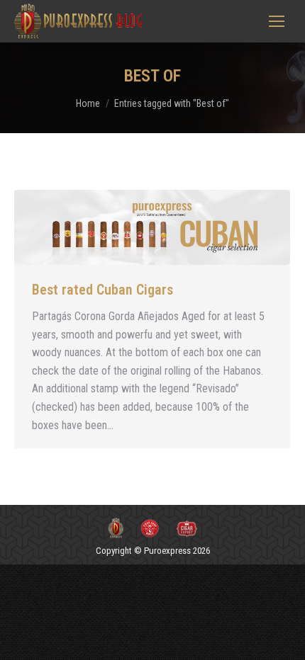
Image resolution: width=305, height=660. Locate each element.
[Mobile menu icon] (276, 21)
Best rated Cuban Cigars (102, 289)
